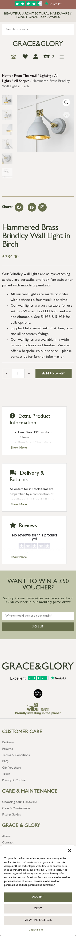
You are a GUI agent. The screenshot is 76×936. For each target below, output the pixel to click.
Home (6, 76)
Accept (38, 897)
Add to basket (53, 374)
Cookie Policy (35, 930)
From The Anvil (25, 76)
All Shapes (21, 81)
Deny (38, 908)
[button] (70, 851)
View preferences (38, 920)
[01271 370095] (14, 56)
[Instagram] (42, 207)
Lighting (45, 76)
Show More (19, 448)
